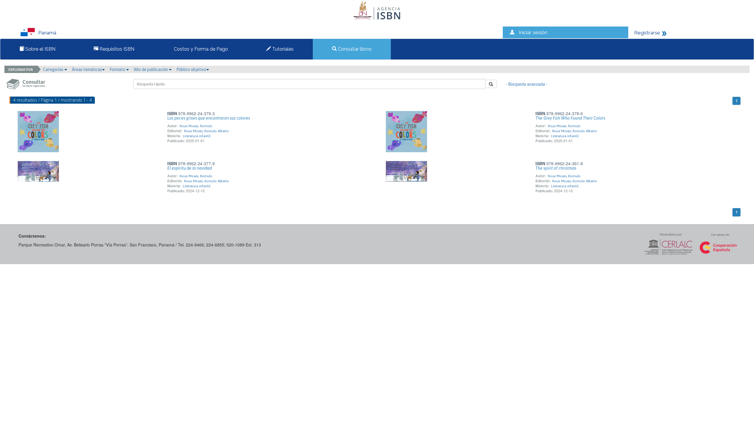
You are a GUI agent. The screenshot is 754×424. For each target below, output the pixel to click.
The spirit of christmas (555, 168)
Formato (118, 69)
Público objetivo (191, 69)
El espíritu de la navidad (189, 168)
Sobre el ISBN (39, 49)
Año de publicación (151, 69)
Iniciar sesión (533, 32)
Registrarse (647, 33)
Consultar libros (354, 49)
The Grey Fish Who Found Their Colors (570, 118)
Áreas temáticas (87, 69)
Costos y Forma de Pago (200, 49)
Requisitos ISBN (116, 49)
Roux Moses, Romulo (196, 126)
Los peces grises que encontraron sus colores (208, 118)
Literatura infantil (196, 136)
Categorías (53, 69)
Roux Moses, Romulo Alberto (206, 131)
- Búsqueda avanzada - (526, 84)
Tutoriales (282, 49)
